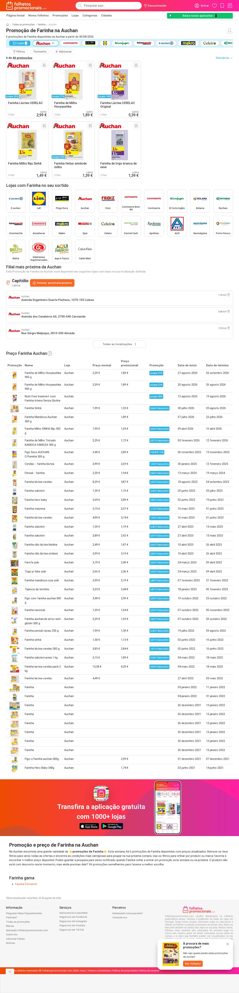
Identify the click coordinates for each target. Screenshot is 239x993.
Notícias (10, 943)
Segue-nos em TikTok (71, 929)
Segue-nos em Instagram (73, 921)
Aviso (83, 970)
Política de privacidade (124, 970)
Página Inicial (15, 15)
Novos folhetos (38, 15)
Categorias (90, 15)
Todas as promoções (23, 24)
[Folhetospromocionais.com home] (26, 5)
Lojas (75, 15)
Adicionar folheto (15, 938)
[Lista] (230, 6)
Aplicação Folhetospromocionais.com (27, 930)
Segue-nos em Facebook (73, 916)
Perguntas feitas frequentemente (24, 913)
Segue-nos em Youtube (72, 925)
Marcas (10, 926)
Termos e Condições (98, 970)
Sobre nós (12, 934)
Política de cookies (148, 970)
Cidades (106, 15)
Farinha (42, 24)
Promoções (60, 15)
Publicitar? (11, 917)
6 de (19, 58)
